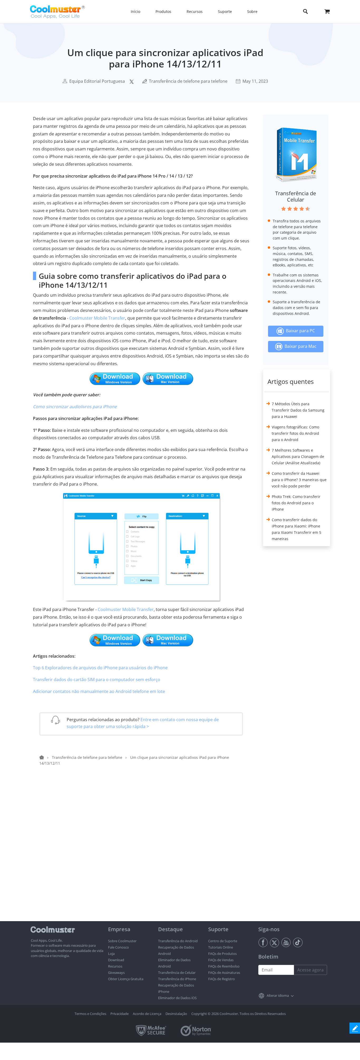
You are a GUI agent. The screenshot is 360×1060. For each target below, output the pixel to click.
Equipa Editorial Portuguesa (97, 81)
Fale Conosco (118, 947)
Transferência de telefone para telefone (188, 81)
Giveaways (116, 972)
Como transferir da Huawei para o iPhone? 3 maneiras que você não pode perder (299, 480)
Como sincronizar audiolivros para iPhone (75, 406)
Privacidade (119, 1013)
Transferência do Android (178, 941)
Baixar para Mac (300, 346)
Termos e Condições (90, 1013)
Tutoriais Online (220, 947)
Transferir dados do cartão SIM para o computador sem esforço (96, 679)
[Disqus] (143, 854)
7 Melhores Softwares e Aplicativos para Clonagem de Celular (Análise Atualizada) (298, 456)
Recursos (115, 966)
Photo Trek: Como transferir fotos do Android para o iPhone (296, 503)
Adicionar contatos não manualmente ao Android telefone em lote (99, 691)
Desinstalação (176, 1013)
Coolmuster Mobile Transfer (97, 318)
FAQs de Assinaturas (224, 972)
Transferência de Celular (295, 196)
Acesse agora (310, 970)
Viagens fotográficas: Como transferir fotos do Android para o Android (295, 433)
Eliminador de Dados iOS (177, 997)
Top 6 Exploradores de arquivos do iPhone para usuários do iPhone (100, 668)
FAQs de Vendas (220, 960)
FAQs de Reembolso (224, 966)
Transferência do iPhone (177, 978)
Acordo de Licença (147, 1013)
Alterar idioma (278, 995)
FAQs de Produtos (222, 953)
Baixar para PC (299, 331)
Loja (111, 953)
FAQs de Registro (221, 978)
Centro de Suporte (222, 941)
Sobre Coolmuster (122, 941)
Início (135, 11)
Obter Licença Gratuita (125, 978)
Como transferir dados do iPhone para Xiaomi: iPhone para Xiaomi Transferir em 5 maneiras (296, 529)
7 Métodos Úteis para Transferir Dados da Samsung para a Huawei (298, 410)
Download (116, 960)
